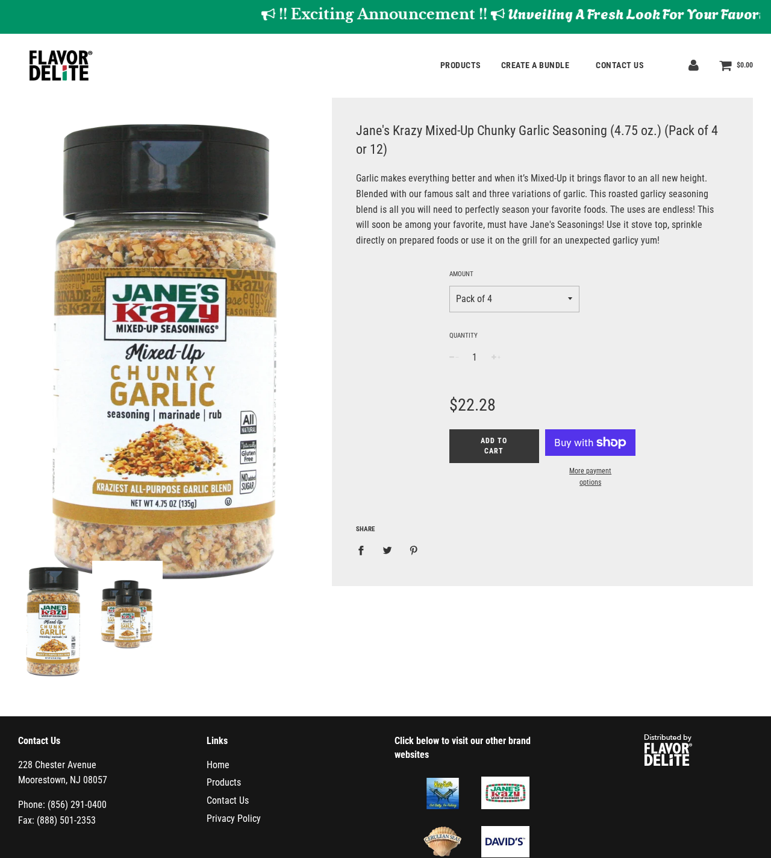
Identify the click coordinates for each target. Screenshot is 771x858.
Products (460, 65)
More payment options (590, 477)
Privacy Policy (234, 818)
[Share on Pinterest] (414, 550)
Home (218, 765)
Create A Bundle (536, 65)
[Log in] (693, 65)
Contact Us (620, 65)
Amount (461, 274)
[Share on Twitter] (387, 550)
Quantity (463, 335)
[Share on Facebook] (364, 550)
